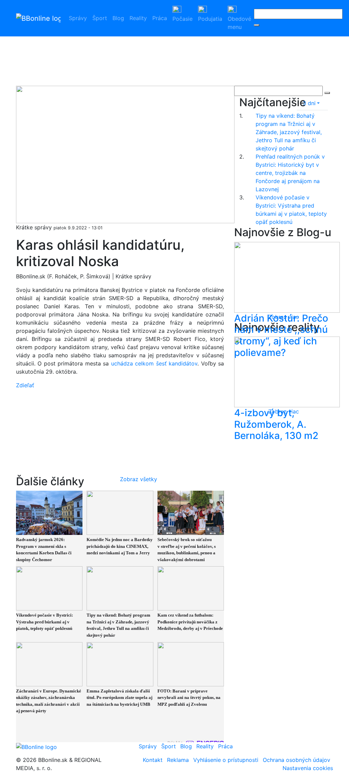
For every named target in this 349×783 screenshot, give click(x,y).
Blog (118, 18)
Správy (78, 18)
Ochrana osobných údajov (296, 759)
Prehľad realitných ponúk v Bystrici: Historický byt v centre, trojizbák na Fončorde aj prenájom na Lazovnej (290, 173)
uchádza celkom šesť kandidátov (154, 363)
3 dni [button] (309, 103)
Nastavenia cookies (308, 768)
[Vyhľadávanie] (256, 25)
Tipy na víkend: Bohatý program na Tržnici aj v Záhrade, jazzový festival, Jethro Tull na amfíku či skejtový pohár (289, 132)
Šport (99, 18)
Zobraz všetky (138, 479)
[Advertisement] (181, 42)
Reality (138, 18)
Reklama (178, 759)
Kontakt (153, 759)
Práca (159, 18)
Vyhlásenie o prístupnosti (225, 759)
